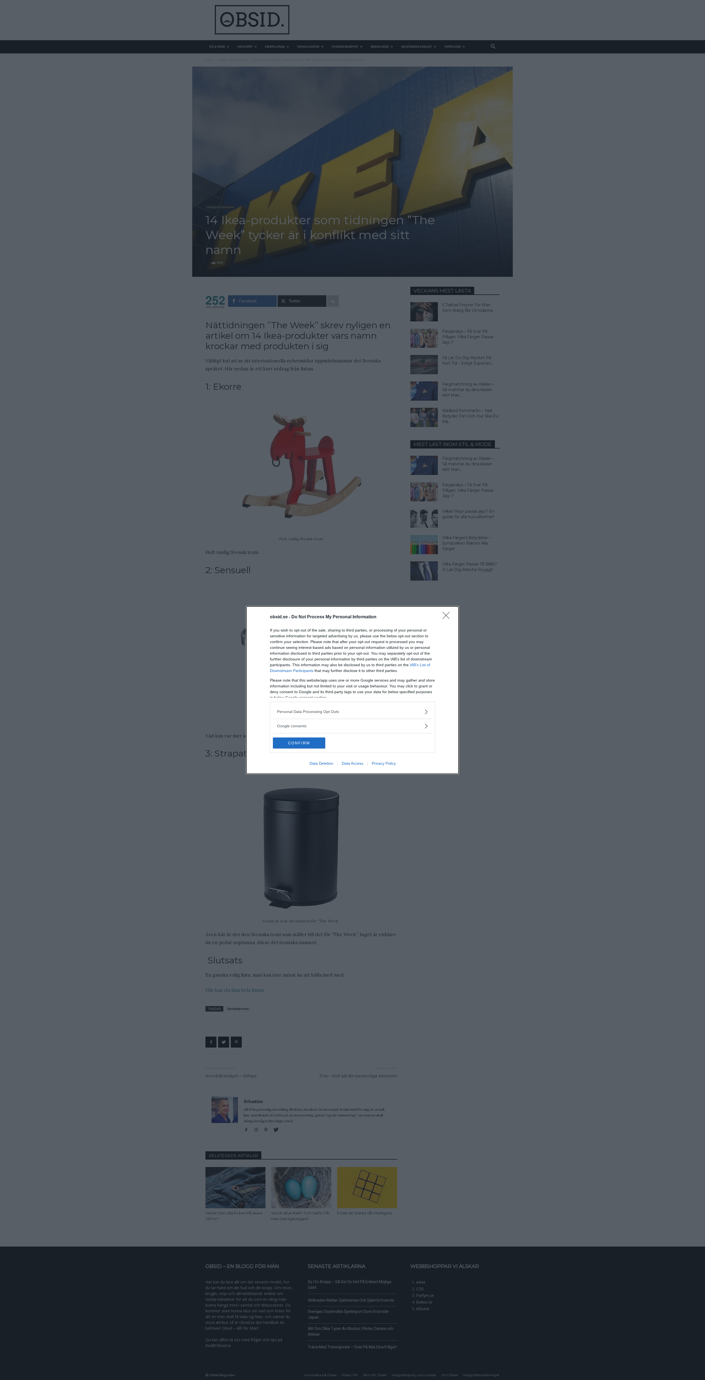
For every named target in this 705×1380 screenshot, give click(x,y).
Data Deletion (321, 763)
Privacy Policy (384, 763)
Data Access (352, 763)
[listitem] (352, 712)
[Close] (448, 617)
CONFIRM (299, 743)
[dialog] (352, 690)
